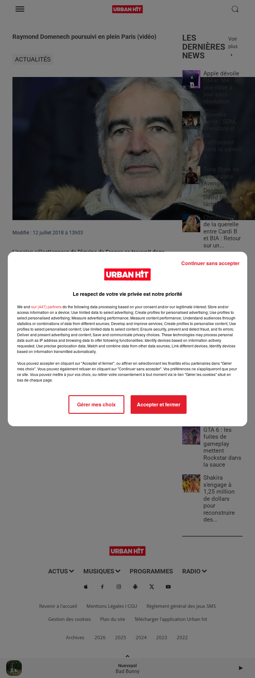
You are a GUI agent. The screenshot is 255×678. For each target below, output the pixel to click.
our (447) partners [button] (46, 306)
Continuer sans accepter (210, 263)
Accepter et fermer (158, 404)
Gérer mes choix (96, 404)
